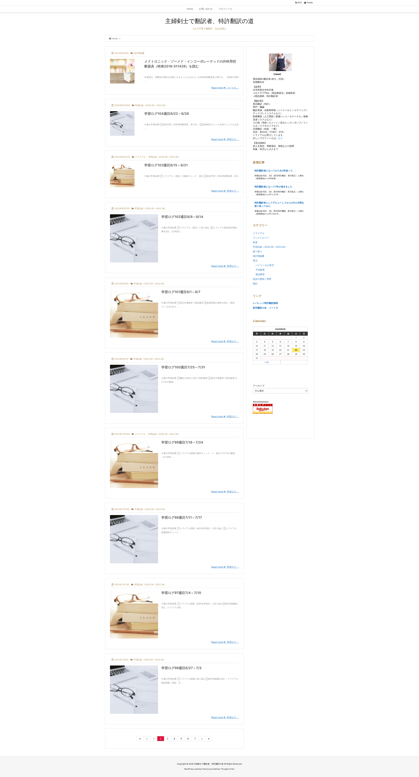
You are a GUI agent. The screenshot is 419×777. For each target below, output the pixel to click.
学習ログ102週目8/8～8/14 (182, 217)
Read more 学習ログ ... (225, 139)
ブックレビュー (261, 237)
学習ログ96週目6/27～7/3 (181, 668)
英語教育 (260, 274)
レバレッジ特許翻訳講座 (265, 303)
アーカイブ (258, 385)
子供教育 (260, 269)
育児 (255, 260)
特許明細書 (139, 53)
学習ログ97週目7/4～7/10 (181, 593)
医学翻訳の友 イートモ (265, 307)
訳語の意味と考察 (262, 279)
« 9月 (266, 362)
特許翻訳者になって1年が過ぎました (273, 186)
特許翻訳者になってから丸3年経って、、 (276, 170)
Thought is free (227, 769)
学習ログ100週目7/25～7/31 (183, 367)
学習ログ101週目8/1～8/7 (180, 292)
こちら (279, 138)
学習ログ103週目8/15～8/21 (166, 165)
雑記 (255, 283)
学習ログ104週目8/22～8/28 (166, 114)
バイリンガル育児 (264, 265)
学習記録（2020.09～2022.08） (151, 105)
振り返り (257, 251)
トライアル (140, 157)
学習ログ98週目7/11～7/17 (181, 517)
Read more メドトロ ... (225, 87)
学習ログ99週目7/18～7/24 (182, 442)
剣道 (255, 242)
